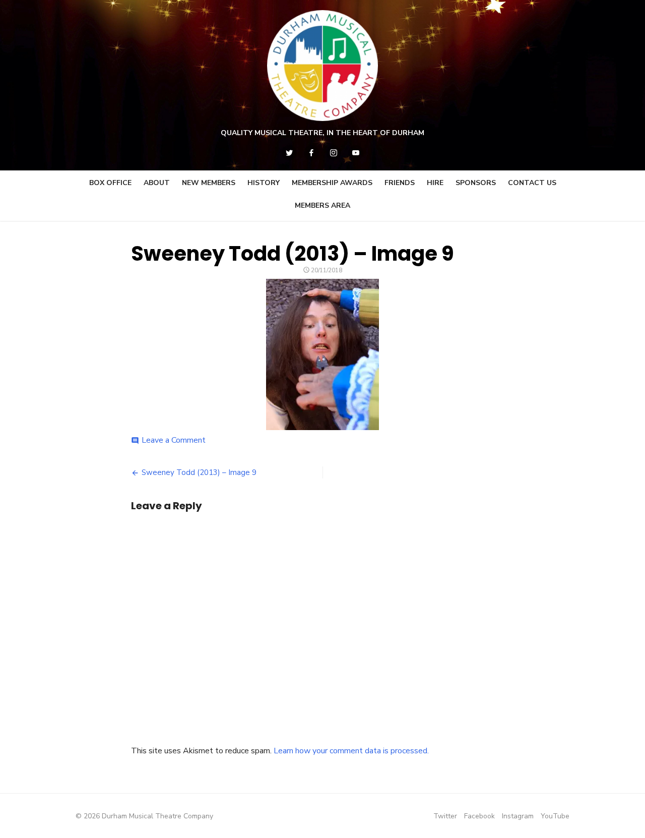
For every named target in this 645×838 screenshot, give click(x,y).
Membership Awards (332, 183)
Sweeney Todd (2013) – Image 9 (199, 472)
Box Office (110, 183)
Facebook (479, 816)
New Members (208, 183)
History (263, 183)
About (157, 183)
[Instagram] (333, 152)
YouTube (555, 816)
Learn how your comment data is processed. (351, 750)
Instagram (518, 816)
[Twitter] (289, 152)
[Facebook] (311, 152)
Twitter (445, 816)
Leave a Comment (174, 440)
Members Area (322, 205)
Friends (399, 183)
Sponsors (476, 183)
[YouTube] (355, 152)
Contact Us (532, 183)
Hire (435, 183)
